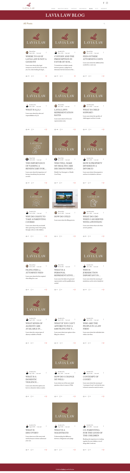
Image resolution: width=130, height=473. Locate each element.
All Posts (27, 23)
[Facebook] (103, 3)
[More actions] (47, 52)
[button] (104, 24)
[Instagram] (107, 3)
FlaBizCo (63, 469)
